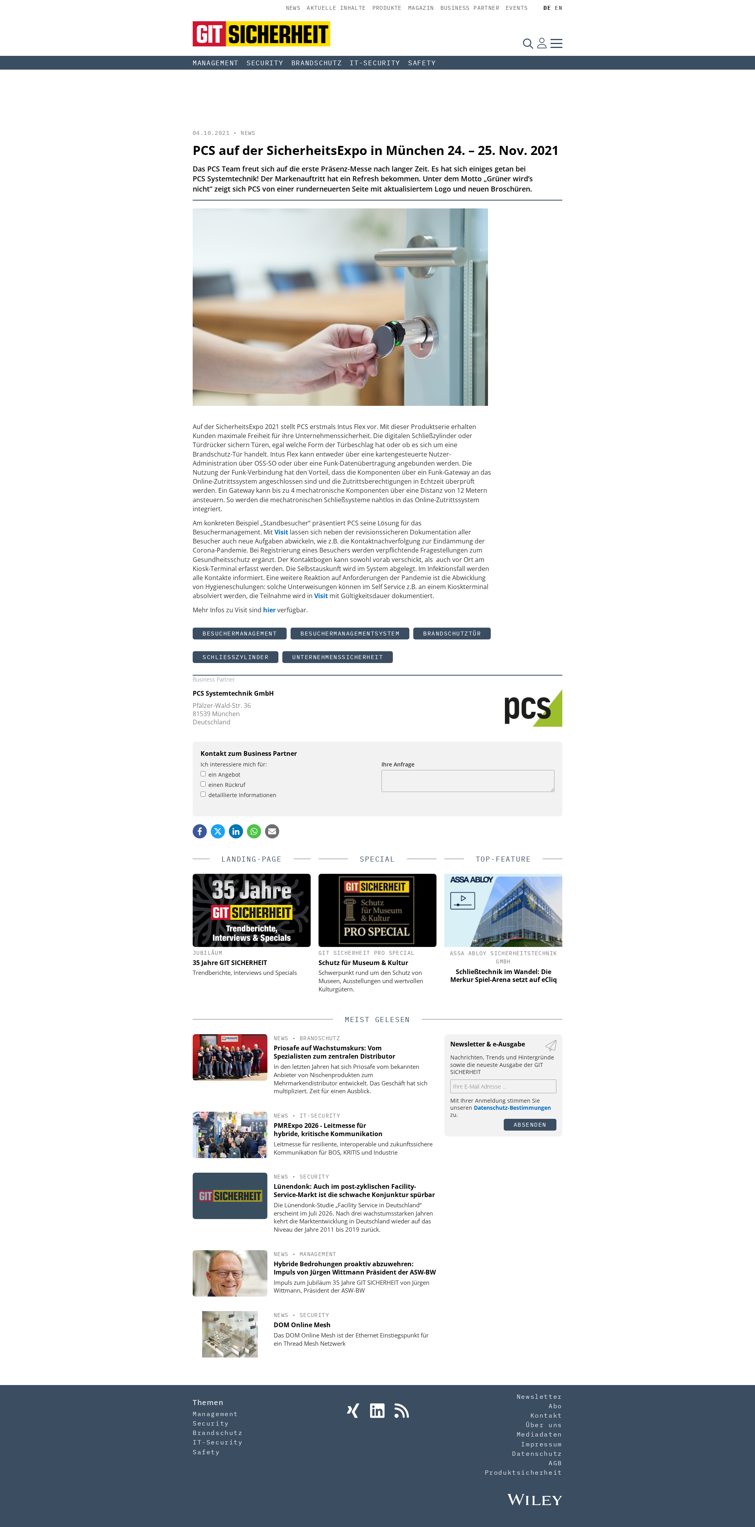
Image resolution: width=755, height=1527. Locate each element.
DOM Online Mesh (302, 1325)
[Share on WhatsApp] (254, 831)
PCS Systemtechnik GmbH (233, 693)
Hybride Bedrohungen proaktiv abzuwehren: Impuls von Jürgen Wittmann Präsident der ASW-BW (355, 1268)
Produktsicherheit (523, 1472)
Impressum (541, 1444)
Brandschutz (316, 63)
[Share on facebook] (200, 831)
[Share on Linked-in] (236, 831)
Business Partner (469, 7)
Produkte (387, 7)
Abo (555, 1406)
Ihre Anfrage (397, 764)
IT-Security (375, 63)
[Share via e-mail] (272, 831)
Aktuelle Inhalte (336, 7)
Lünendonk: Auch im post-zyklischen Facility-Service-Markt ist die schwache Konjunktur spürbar (354, 1190)
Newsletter (539, 1396)
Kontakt (546, 1415)
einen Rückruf (226, 784)
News (293, 7)
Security (265, 63)
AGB (555, 1463)
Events (517, 7)
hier (269, 610)
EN (558, 7)
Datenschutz (537, 1453)
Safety (422, 63)
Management (216, 63)
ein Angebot (224, 774)
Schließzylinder (236, 657)
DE (547, 7)
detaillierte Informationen (242, 795)
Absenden (530, 1124)
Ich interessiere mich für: (234, 764)
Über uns (544, 1425)
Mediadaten (539, 1434)
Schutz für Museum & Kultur (363, 962)
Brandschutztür (452, 633)
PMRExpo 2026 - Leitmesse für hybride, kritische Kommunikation (328, 1129)
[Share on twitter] (218, 831)
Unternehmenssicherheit (337, 657)
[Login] (542, 43)
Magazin (421, 7)
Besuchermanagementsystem (350, 633)
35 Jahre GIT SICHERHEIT (230, 962)
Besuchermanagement (240, 633)
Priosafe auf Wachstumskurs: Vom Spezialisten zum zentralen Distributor (334, 1052)
